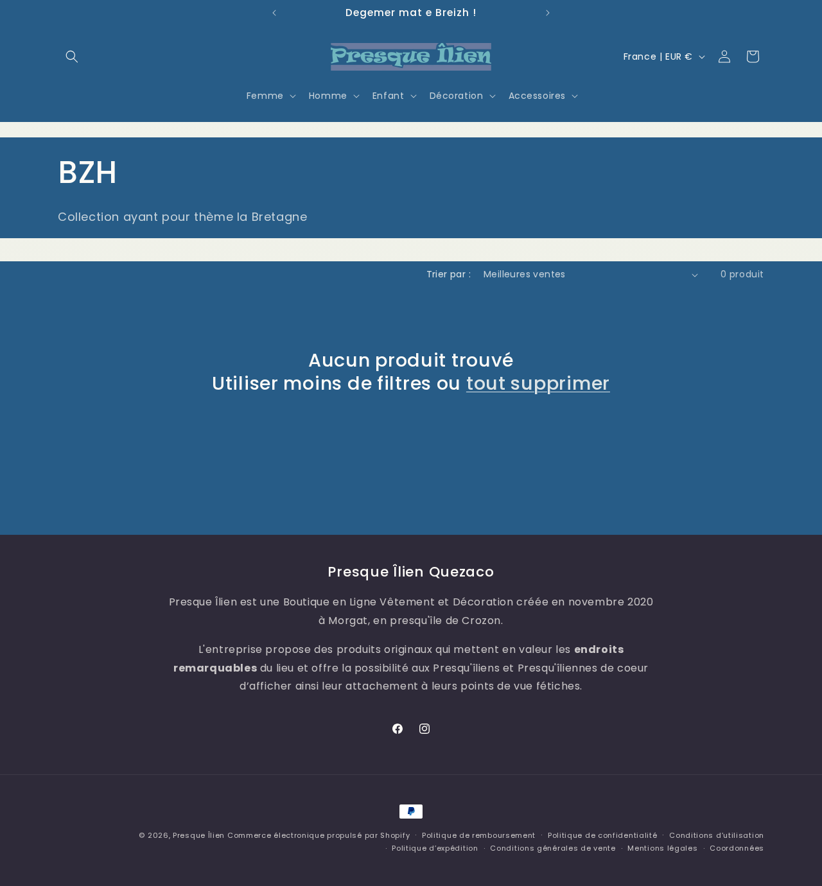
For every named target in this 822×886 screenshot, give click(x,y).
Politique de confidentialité (603, 835)
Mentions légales (662, 848)
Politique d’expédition (435, 848)
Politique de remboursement (479, 835)
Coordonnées (737, 848)
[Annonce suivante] (548, 13)
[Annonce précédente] (274, 13)
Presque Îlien (199, 835)
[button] (72, 56)
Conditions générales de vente (552, 848)
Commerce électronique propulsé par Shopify (318, 835)
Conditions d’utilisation (716, 835)
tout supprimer (538, 383)
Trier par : (448, 274)
